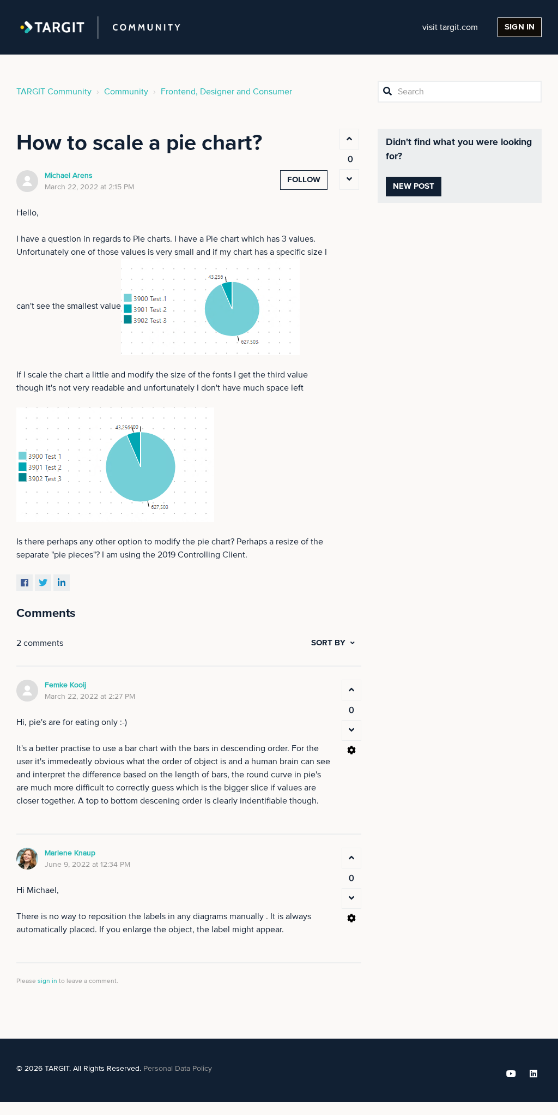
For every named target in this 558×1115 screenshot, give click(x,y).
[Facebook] (24, 582)
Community (126, 91)
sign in (47, 981)
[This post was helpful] (349, 139)
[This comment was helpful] (351, 690)
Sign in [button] (520, 27)
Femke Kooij (65, 685)
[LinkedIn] (61, 582)
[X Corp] (43, 582)
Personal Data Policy (177, 1068)
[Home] (100, 27)
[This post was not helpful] (349, 179)
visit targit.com (450, 27)
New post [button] (414, 186)
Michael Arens (69, 175)
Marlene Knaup (70, 853)
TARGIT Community (54, 91)
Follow (304, 180)
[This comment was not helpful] (351, 730)
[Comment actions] (351, 750)
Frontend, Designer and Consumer (226, 91)
